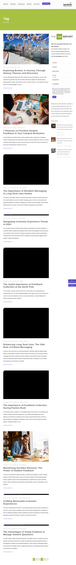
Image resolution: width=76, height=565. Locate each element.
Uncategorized (23, 464)
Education (23, 127)
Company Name (55, 79)
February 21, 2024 (7, 187)
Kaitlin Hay (13, 67)
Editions (29, 4)
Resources (37, 4)
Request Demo (46, 3)
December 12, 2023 (7, 281)
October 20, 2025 (60, 132)
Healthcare (25, 187)
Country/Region (55, 83)
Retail (28, 498)
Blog (19, 67)
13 (44, 559)
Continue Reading (7, 88)
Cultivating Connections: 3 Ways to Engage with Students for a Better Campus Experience (64, 152)
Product (23, 218)
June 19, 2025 (59, 157)
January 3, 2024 (6, 218)
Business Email (55, 71)
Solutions (13, 4)
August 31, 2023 (6, 528)
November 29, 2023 (7, 341)
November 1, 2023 (7, 464)
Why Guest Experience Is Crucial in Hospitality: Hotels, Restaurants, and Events (65, 140)
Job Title (54, 75)
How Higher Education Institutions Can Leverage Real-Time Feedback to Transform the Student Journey (65, 127)
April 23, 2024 (6, 127)
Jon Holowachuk (67, 157)
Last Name (54, 66)
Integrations (21, 4)
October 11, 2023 (7, 498)
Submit (54, 96)
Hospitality (25, 402)
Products (5, 4)
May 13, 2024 (6, 67)
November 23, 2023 (7, 402)
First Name (54, 62)
